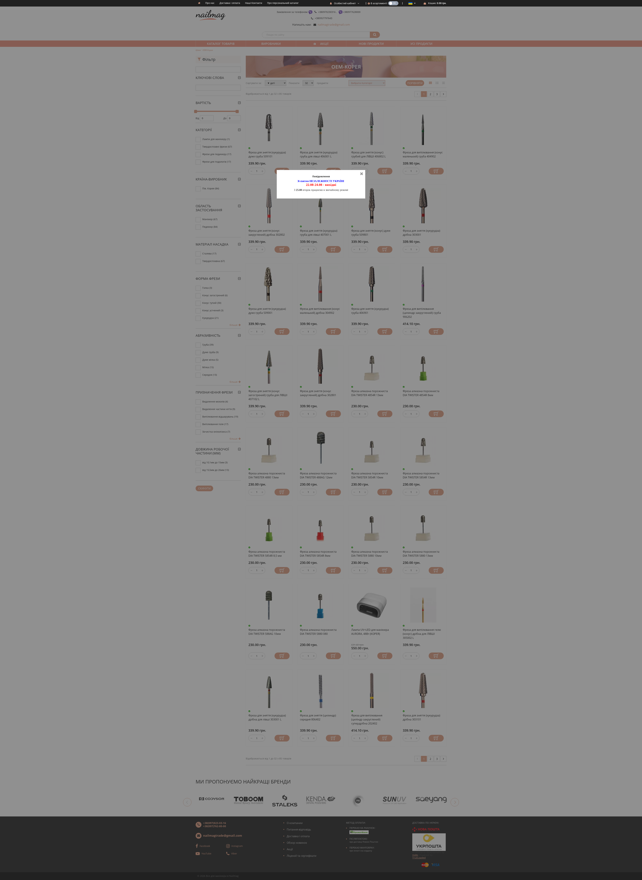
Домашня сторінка (199, 3)
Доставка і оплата (230, 3)
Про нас (210, 3)
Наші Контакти (253, 3)
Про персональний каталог (283, 3)
